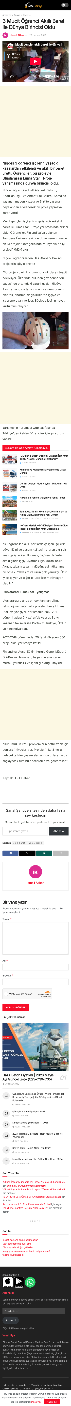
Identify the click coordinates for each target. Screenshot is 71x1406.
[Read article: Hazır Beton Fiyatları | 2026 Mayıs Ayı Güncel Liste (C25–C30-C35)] (35, 1047)
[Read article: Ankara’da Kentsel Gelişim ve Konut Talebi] (9, 501)
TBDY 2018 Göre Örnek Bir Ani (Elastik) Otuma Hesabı (31, 1196)
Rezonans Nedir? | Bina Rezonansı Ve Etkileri (26, 1204)
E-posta (7, 975)
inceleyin (36, 1401)
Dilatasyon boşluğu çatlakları (17, 1247)
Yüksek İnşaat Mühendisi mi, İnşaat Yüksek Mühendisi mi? (33, 1181)
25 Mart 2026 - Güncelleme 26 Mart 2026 (39, 532)
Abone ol (59, 831)
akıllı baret (19, 843)
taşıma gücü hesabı (12, 1254)
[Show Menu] (4, 5)
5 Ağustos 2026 (28, 477)
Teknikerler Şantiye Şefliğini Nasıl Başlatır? (25, 1207)
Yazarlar (23, 1385)
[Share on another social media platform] (61, 853)
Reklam (26, 1388)
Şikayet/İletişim (42, 1388)
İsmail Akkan (17, 35)
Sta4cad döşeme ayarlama (17, 1243)
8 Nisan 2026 (27, 501)
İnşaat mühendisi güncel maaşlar (20, 1239)
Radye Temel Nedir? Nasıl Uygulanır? (31, 1147)
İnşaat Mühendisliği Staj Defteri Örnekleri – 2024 (37, 1159)
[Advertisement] (35, 121)
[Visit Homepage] (33, 5)
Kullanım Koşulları (53, 1385)
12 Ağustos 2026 (28, 463)
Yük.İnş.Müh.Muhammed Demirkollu (26, 1185)
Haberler (27, 15)
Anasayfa (6, 15)
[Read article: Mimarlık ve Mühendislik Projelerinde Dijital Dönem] (9, 473)
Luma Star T (35, 843)
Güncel (17, 15)
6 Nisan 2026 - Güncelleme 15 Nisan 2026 (39, 519)
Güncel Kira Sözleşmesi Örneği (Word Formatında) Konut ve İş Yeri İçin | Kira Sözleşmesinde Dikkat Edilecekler (38, 1097)
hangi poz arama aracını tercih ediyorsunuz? (26, 1251)
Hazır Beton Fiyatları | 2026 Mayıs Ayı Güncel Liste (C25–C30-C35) (27, 1077)
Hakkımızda (8, 1385)
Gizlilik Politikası (10, 1388)
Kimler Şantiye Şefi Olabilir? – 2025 (30, 1122)
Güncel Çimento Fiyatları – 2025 (28, 1111)
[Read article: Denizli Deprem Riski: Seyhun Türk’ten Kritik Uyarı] (9, 487)
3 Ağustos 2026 (28, 491)
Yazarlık (35, 1385)
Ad (5, 960)
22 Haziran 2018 (37, 35)
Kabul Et (52, 1402)
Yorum (7, 919)
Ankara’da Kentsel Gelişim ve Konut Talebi (42, 497)
